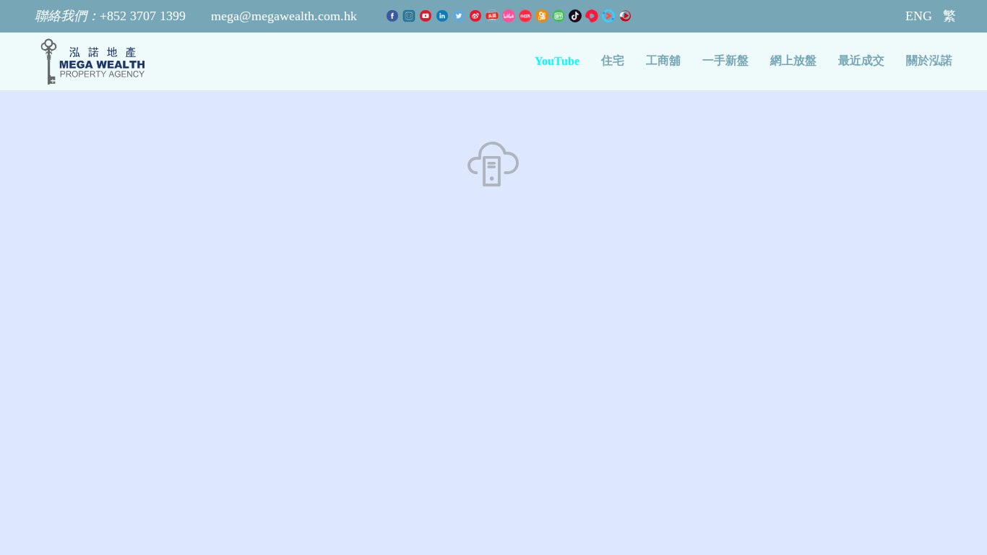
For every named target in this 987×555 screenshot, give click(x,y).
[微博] (477, 16)
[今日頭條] (494, 16)
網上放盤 (793, 60)
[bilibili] (510, 16)
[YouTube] (427, 16)
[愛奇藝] (560, 16)
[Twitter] (460, 16)
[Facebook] (394, 16)
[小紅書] (527, 16)
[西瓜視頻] (593, 16)
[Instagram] (410, 16)
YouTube (557, 61)
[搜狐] (625, 16)
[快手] (543, 16)
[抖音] (577, 16)
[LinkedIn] (444, 16)
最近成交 (861, 60)
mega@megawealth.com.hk (284, 16)
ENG (918, 16)
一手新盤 (725, 60)
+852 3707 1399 (112, 16)
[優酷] (610, 16)
